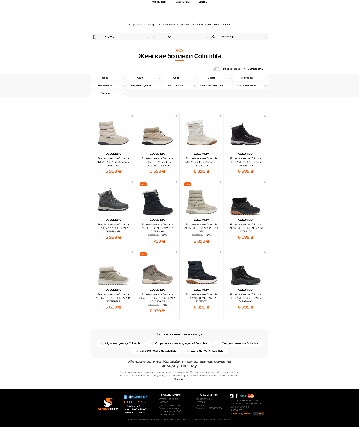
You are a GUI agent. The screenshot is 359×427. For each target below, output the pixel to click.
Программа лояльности (171, 405)
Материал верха (247, 86)
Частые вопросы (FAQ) (170, 412)
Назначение (105, 86)
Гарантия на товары (169, 408)
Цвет (176, 78)
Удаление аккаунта (239, 407)
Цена (105, 78)
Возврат (163, 402)
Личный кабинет (167, 415)
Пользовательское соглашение (245, 401)
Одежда (110, 37)
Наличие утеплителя (212, 86)
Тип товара (247, 78)
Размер (105, 93)
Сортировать (255, 69)
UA (255, 414)
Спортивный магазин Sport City (145, 25)
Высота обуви (176, 86)
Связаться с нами (204, 399)
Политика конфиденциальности (246, 404)
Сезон (140, 78)
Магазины (201, 402)
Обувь (181, 25)
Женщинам (170, 25)
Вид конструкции (141, 86)
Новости (200, 405)
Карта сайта (236, 410)
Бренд (211, 78)
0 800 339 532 (135, 402)
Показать (179, 379)
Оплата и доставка (168, 399)
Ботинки (191, 25)
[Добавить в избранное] (132, 116)
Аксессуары (228, 37)
